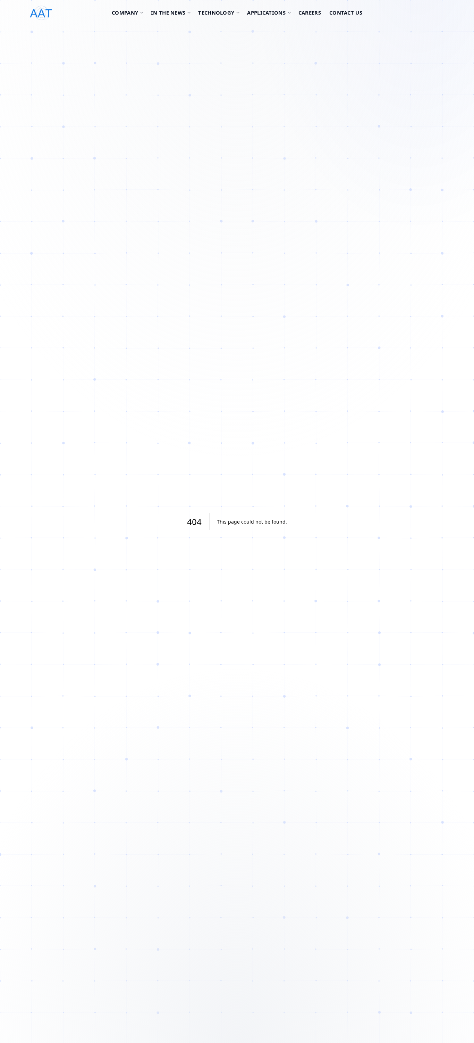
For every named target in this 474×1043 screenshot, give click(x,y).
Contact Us (345, 12)
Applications (266, 12)
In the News (168, 12)
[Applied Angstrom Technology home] (66, 13)
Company (125, 12)
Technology (216, 12)
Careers (309, 12)
